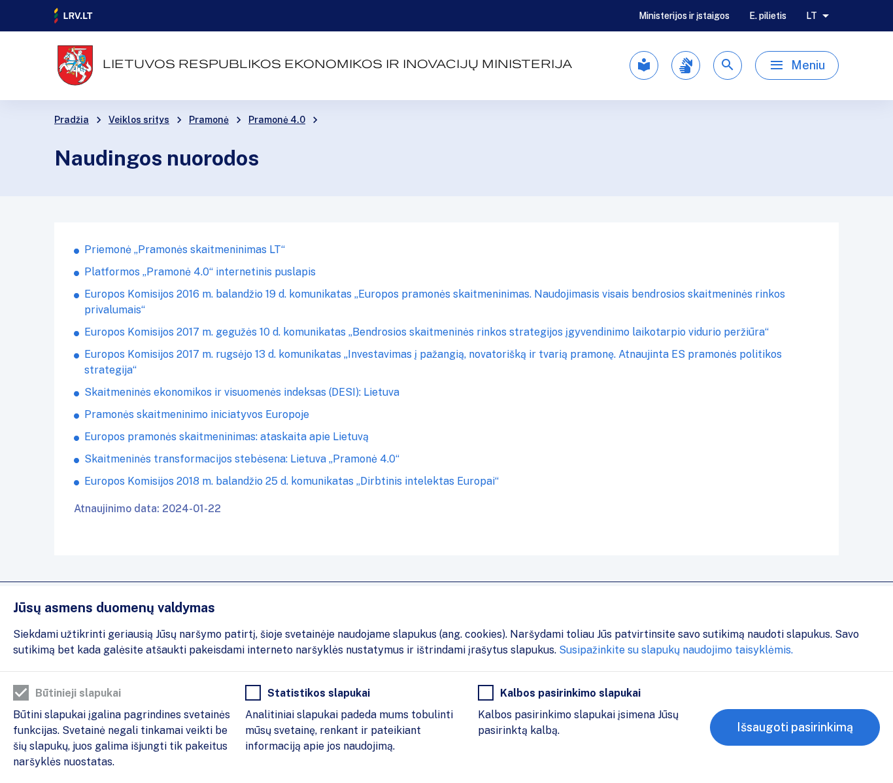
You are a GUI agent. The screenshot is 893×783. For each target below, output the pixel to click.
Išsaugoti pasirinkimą (795, 727)
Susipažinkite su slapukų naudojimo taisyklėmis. (676, 650)
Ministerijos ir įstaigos (684, 15)
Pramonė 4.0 (276, 119)
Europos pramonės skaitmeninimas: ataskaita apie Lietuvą (226, 436)
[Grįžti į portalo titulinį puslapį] (73, 15)
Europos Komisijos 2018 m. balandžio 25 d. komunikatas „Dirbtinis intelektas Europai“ (291, 481)
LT (811, 15)
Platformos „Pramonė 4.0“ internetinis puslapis (200, 272)
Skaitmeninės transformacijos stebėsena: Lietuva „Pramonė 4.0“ (241, 459)
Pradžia (71, 119)
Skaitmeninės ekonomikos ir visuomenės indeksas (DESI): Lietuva (241, 392)
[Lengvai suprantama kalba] (644, 65)
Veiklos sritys (139, 119)
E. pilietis (767, 15)
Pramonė (209, 119)
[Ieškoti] (727, 65)
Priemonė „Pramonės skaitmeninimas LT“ (184, 249)
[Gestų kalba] (685, 65)
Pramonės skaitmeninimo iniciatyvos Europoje (196, 414)
